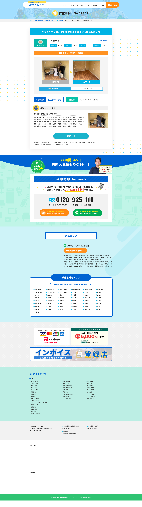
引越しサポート (35, 398)
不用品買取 (94, 5)
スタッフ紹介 (90, 390)
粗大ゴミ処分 (34, 390)
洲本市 (87, 301)
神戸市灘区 (100, 289)
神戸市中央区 (39, 292)
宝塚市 (62, 295)
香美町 (49, 309)
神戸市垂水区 (63, 289)
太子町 (49, 306)
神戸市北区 (50, 289)
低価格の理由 (90, 387)
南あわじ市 (50, 301)
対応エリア (90, 383)
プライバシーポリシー (93, 396)
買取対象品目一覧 (67, 387)
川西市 (87, 295)
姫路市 (74, 292)
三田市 (99, 295)
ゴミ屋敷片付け (35, 400)
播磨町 (62, 306)
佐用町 (62, 309)
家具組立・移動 (35, 405)
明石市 (37, 295)
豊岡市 (62, 298)
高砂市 (37, 298)
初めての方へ (66, 383)
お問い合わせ (90, 398)
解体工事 (33, 411)
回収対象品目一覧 (84, 5)
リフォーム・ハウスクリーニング (40, 402)
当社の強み (90, 385)
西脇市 (49, 303)
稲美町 (87, 306)
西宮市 (87, 292)
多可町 (99, 306)
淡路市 (99, 301)
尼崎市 (99, 292)
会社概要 (101, 5)
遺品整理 (33, 407)
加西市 (74, 301)
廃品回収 (33, 392)
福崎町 (37, 309)
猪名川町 (74, 306)
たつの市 (87, 298)
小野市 (62, 301)
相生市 (99, 303)
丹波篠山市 (38, 303)
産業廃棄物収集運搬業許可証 (71, 426)
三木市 (74, 298)
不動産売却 (34, 409)
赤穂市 (37, 301)
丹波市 (99, 298)
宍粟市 (62, 303)
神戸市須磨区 (88, 289)
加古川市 (49, 295)
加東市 (74, 303)
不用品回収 (34, 385)
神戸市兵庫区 (51, 292)
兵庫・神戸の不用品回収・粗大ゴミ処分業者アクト (69, 494)
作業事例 (65, 392)
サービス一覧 (74, 5)
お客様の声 (66, 396)
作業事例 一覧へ (71, 136)
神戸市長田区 (63, 292)
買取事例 (65, 390)
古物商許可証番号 (93, 426)
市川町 (99, 309)
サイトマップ (90, 394)
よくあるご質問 (67, 398)
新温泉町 (87, 309)
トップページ (65, 5)
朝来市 (37, 306)
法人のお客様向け (35, 413)
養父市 (87, 303)
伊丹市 (74, 295)
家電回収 (33, 396)
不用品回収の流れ (67, 394)
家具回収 (33, 394)
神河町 (37, 312)
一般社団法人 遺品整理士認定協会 (70, 433)
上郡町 (74, 309)
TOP (32, 378)
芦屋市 (49, 298)
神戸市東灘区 (76, 289)
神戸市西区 (38, 289)
